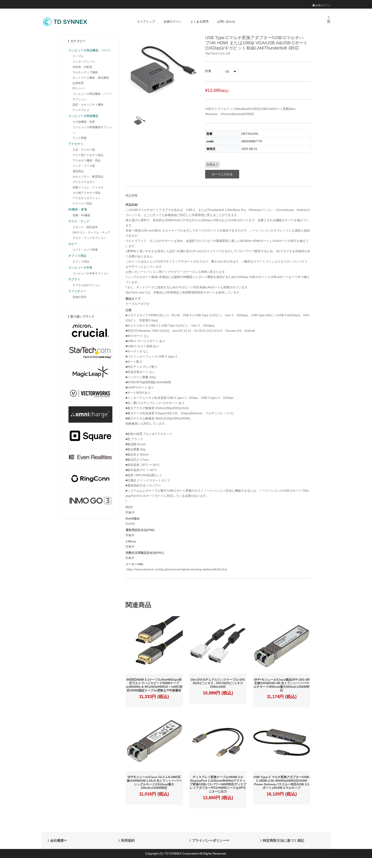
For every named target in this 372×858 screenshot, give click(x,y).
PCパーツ (79, 88)
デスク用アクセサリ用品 (88, 155)
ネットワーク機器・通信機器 (91, 77)
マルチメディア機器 (85, 72)
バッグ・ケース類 (84, 165)
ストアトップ (146, 21)
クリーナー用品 (82, 203)
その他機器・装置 (84, 121)
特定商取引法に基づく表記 (283, 840)
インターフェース (84, 61)
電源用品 (78, 171)
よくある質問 (199, 21)
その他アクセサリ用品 (87, 192)
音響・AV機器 (81, 215)
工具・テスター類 (84, 149)
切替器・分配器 (82, 67)
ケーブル (78, 56)
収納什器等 (80, 297)
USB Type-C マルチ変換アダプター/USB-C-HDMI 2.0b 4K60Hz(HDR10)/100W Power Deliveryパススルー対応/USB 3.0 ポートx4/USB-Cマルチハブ (281, 782)
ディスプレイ (81, 110)
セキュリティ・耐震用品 (88, 176)
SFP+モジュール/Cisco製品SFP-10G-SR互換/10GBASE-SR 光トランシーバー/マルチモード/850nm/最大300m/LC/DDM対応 (282, 685)
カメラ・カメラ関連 (85, 249)
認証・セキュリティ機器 (88, 104)
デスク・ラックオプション (89, 237)
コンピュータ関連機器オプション (92, 130)
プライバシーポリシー (209, 840)
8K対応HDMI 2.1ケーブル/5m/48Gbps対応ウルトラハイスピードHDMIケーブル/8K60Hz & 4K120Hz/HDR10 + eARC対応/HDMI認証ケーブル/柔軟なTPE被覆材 (154, 685)
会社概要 (57, 840)
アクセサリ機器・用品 (87, 160)
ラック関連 (80, 138)
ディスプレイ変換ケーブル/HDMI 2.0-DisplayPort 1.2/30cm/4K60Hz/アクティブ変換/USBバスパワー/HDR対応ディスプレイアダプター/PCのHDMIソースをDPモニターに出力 (218, 784)
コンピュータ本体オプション (91, 273)
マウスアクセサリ (84, 182)
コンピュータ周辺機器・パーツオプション (92, 96)
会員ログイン (323, 5)
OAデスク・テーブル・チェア (91, 232)
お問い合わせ (226, 21)
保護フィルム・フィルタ (88, 187)
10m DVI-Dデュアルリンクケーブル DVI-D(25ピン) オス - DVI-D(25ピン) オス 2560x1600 (217, 683)
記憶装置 (78, 83)
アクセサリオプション (87, 198)
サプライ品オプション (87, 285)
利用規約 (128, 840)
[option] (139, 121)
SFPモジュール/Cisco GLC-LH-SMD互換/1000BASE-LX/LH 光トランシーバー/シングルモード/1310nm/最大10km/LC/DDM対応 (154, 782)
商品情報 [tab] (132, 195)
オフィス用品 (81, 261)
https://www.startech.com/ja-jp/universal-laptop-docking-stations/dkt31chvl (176, 569)
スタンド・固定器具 (85, 227)
